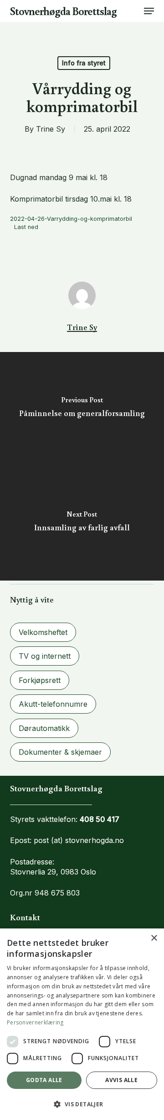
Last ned (26, 227)
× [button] (153, 938)
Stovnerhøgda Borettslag (63, 10)
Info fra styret (84, 63)
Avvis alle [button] (121, 1080)
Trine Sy (50, 128)
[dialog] (82, 1024)
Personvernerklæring (35, 1022)
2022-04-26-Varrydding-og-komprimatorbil (71, 218)
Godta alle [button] (44, 1080)
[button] (149, 11)
